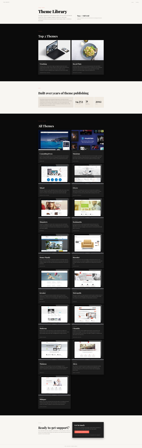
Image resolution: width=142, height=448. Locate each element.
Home (132, 2)
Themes (137, 2)
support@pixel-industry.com (82, 431)
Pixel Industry (6, 2)
